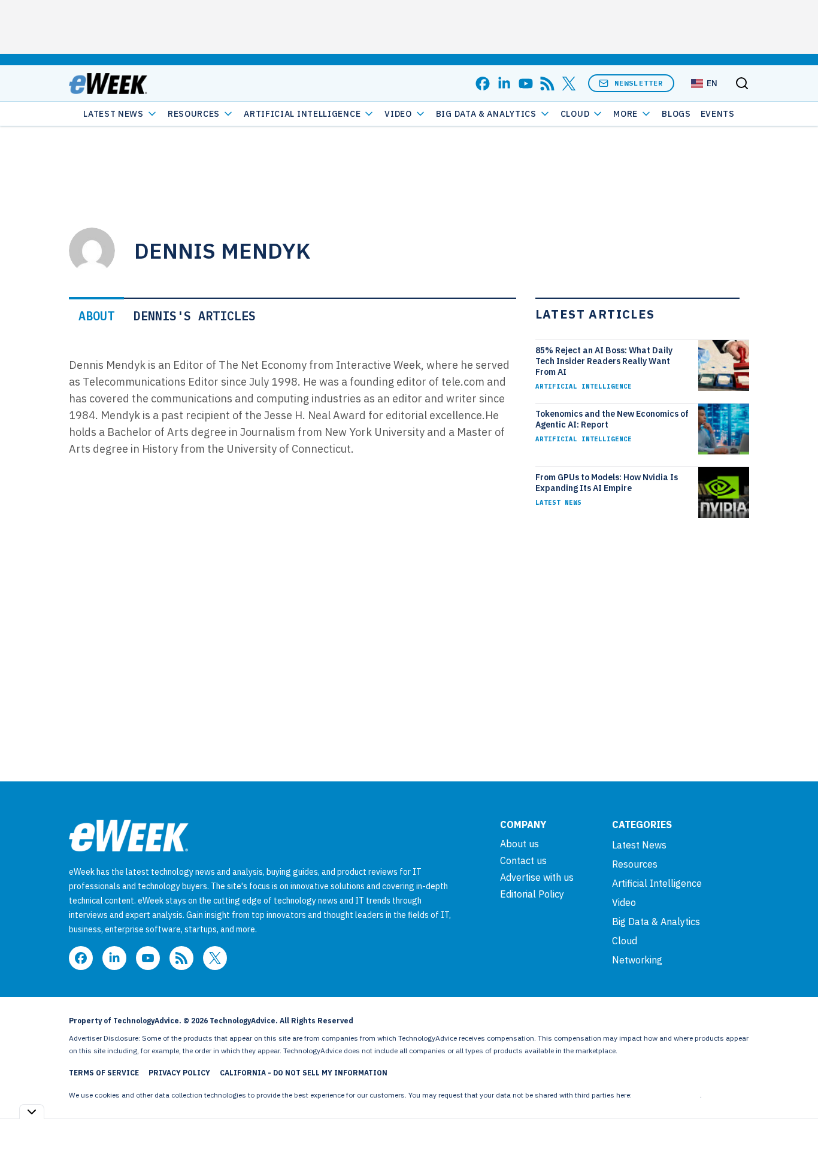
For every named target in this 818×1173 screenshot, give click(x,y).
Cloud (575, 113)
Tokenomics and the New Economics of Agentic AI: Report (612, 419)
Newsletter (639, 82)
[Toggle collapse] (31, 1111)
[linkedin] (504, 83)
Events (718, 113)
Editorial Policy (532, 894)
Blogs (676, 113)
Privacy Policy (179, 1072)
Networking (637, 960)
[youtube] (526, 83)
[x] (569, 83)
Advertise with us (537, 877)
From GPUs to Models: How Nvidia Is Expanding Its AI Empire (606, 482)
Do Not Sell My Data (667, 1094)
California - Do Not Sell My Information (303, 1072)
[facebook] (482, 83)
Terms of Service (104, 1072)
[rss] (547, 83)
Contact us (523, 860)
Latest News (113, 113)
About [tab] (96, 316)
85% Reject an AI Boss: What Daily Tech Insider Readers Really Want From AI (603, 361)
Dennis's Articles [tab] (195, 316)
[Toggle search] (742, 83)
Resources (635, 864)
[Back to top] (794, 1136)
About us (519, 843)
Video (398, 113)
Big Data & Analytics (486, 113)
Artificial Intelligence (302, 113)
